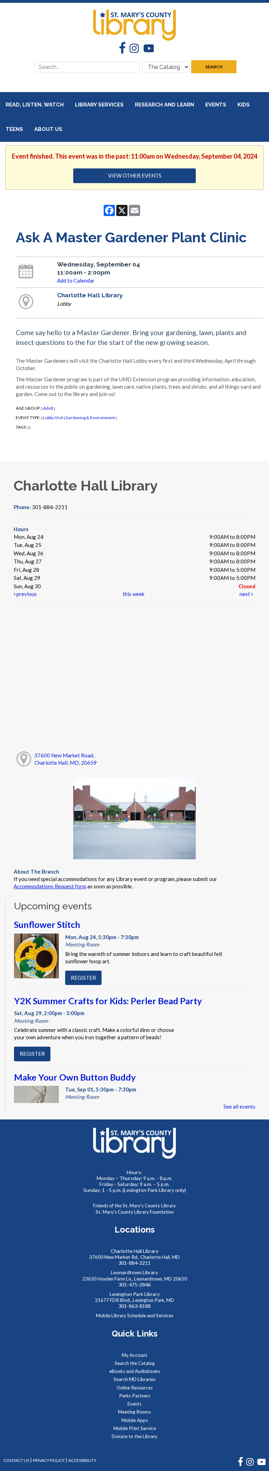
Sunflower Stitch (47, 924)
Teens (15, 129)
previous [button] (26, 594)
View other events (134, 175)
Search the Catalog (134, 1363)
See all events (239, 1106)
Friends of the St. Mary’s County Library (134, 1205)
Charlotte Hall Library (90, 295)
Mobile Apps (135, 1420)
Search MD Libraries (134, 1379)
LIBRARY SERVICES (100, 105)
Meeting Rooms (134, 1412)
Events (216, 105)
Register (83, 977)
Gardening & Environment (90, 417)
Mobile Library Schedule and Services (134, 1315)
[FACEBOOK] (240, 1464)
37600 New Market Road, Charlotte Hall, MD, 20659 (65, 759)
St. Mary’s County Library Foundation (135, 1212)
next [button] (245, 594)
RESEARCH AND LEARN (165, 105)
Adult (48, 408)
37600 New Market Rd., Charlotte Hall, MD (134, 1257)
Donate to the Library (134, 1436)
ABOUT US (49, 129)
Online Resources (135, 1387)
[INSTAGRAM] (250, 1464)
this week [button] (133, 594)
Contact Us (16, 1460)
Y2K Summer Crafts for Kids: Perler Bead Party (108, 1000)
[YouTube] (146, 49)
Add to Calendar (76, 280)
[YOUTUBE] (261, 1464)
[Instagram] (132, 49)
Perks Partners (134, 1396)
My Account (134, 1355)
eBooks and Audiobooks (134, 1371)
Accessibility (82, 1460)
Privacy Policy (48, 1460)
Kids (244, 105)
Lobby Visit (53, 417)
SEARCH (213, 66)
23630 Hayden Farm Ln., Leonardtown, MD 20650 (134, 1279)
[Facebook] (120, 48)
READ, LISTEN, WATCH (35, 105)
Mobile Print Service (134, 1428)
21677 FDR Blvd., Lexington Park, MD (134, 1300)
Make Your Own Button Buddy (75, 1077)
